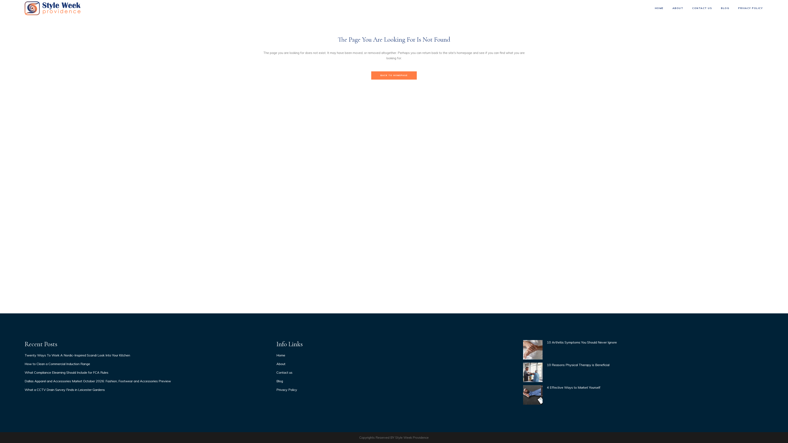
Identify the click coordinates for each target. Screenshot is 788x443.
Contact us (284, 372)
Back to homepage (394, 75)
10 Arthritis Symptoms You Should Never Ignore (582, 342)
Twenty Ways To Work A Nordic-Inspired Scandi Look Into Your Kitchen (77, 355)
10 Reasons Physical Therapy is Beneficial (578, 365)
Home (280, 355)
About (280, 364)
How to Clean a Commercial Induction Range (57, 364)
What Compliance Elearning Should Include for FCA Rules (66, 372)
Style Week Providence (412, 438)
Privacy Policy (286, 390)
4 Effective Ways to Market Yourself (573, 387)
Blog (279, 381)
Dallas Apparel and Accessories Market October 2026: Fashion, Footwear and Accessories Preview (98, 381)
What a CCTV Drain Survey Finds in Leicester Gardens (65, 390)
